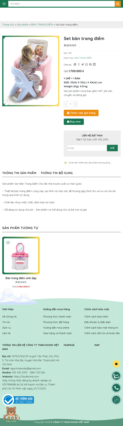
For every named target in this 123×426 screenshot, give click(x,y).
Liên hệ (6, 333)
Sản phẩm (22, 24)
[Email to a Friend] (86, 64)
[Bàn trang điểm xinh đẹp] (21, 255)
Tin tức (6, 322)
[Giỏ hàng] (116, 363)
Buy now (75, 121)
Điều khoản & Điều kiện (97, 322)
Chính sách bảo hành (96, 316)
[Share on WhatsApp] (75, 64)
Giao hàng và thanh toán (57, 333)
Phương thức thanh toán (57, 316)
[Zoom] (6, 102)
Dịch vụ (6, 327)
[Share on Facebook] (79, 64)
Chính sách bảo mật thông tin (101, 327)
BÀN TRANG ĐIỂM (42, 24)
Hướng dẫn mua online (56, 327)
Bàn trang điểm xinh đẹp (21, 278)
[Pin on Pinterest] (90, 64)
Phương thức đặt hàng (56, 322)
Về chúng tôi (9, 316)
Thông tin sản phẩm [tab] (19, 173)
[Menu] (4, 4)
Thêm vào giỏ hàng (83, 112)
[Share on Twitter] (82, 64)
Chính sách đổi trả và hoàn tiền (102, 333)
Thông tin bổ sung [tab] (57, 173)
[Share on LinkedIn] (94, 64)
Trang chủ (8, 24)
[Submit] (118, 4)
